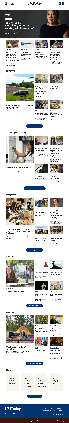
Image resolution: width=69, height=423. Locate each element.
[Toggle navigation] (63, 3)
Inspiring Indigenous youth (55, 177)
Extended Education (53, 291)
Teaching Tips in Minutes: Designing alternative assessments (28, 383)
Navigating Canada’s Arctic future (26, 54)
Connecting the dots (41, 273)
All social (62, 414)
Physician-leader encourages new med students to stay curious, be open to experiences (56, 56)
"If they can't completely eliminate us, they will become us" (19, 25)
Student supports (9, 288)
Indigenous (9, 18)
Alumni (51, 49)
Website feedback (60, 410)
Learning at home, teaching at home (41, 239)
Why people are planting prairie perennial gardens (41, 329)
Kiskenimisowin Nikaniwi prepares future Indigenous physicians (18, 231)
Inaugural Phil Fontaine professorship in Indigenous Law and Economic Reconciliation (56, 215)
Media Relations (54, 408)
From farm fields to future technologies (41, 114)
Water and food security (11, 102)
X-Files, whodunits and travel (55, 329)
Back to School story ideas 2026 (12, 381)
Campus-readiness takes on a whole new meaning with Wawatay (41, 213)
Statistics (37, 173)
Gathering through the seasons (56, 239)
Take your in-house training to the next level (41, 150)
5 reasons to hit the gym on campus (56, 273)
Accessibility (61, 408)
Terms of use (52, 410)
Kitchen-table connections (54, 87)
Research (37, 110)
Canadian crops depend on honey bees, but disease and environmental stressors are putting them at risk (12, 56)
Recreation (8, 344)
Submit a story (47, 408)
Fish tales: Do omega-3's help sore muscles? (56, 114)
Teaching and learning (54, 173)
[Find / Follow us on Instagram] (54, 414)
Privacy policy (46, 410)
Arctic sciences (24, 49)
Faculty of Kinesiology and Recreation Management (55, 326)
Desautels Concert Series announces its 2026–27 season (56, 352)
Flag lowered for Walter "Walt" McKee (56, 382)
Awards (36, 291)
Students (37, 49)
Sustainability (38, 325)
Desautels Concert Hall (54, 347)
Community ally (40, 350)
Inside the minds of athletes (18, 167)
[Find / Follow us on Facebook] (58, 414)
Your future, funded (15, 291)
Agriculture (8, 49)
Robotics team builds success (39, 53)
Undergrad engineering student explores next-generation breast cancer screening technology (40, 91)
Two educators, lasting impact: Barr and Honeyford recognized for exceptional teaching (56, 153)
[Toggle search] (60, 3)
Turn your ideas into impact (56, 295)
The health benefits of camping (16, 348)
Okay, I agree (59, 420)
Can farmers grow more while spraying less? (19, 106)
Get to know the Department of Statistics (40, 178)
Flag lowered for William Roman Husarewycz (42, 383)
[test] (51, 414)
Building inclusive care (41, 295)
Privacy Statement (28, 421)
